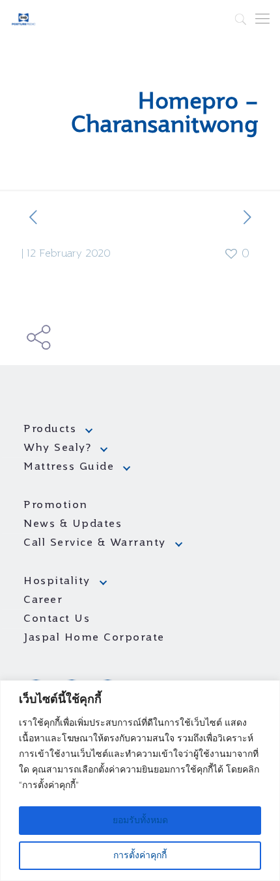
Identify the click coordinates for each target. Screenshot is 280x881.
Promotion (55, 505)
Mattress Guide (68, 467)
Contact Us (56, 619)
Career (43, 600)
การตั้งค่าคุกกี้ (140, 855)
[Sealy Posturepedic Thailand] (24, 19)
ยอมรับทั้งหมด (140, 820)
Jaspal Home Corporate (94, 638)
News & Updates (72, 524)
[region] (140, 780)
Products (49, 429)
